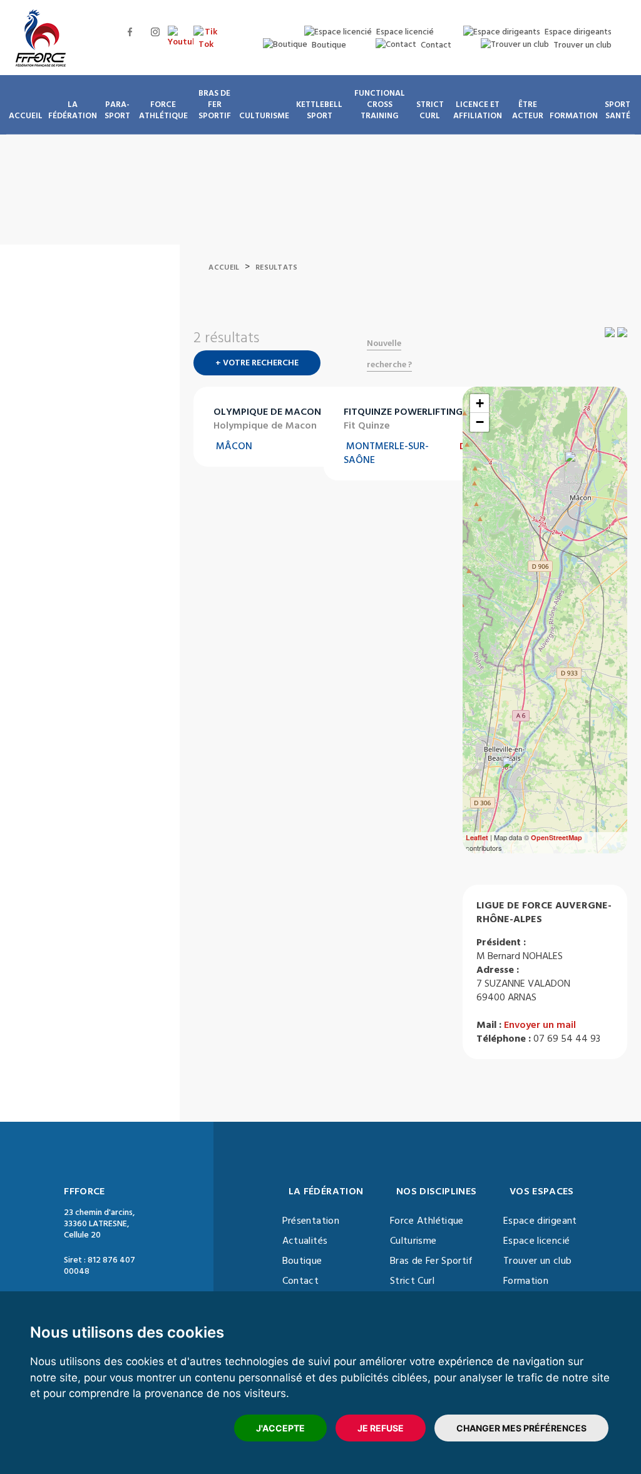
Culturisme (413, 1241)
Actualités (305, 1241)
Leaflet (477, 837)
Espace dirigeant (540, 1220)
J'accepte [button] (280, 1428)
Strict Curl (412, 1281)
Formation (525, 1281)
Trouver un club (537, 1261)
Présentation (310, 1220)
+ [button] (480, 403)
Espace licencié (536, 1241)
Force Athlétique (427, 1220)
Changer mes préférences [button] (521, 1428)
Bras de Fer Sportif (431, 1261)
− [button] (480, 422)
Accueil (223, 267)
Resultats (276, 267)
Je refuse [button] (380, 1428)
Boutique (302, 1261)
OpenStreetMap (556, 837)
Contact (300, 1281)
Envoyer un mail (540, 1025)
